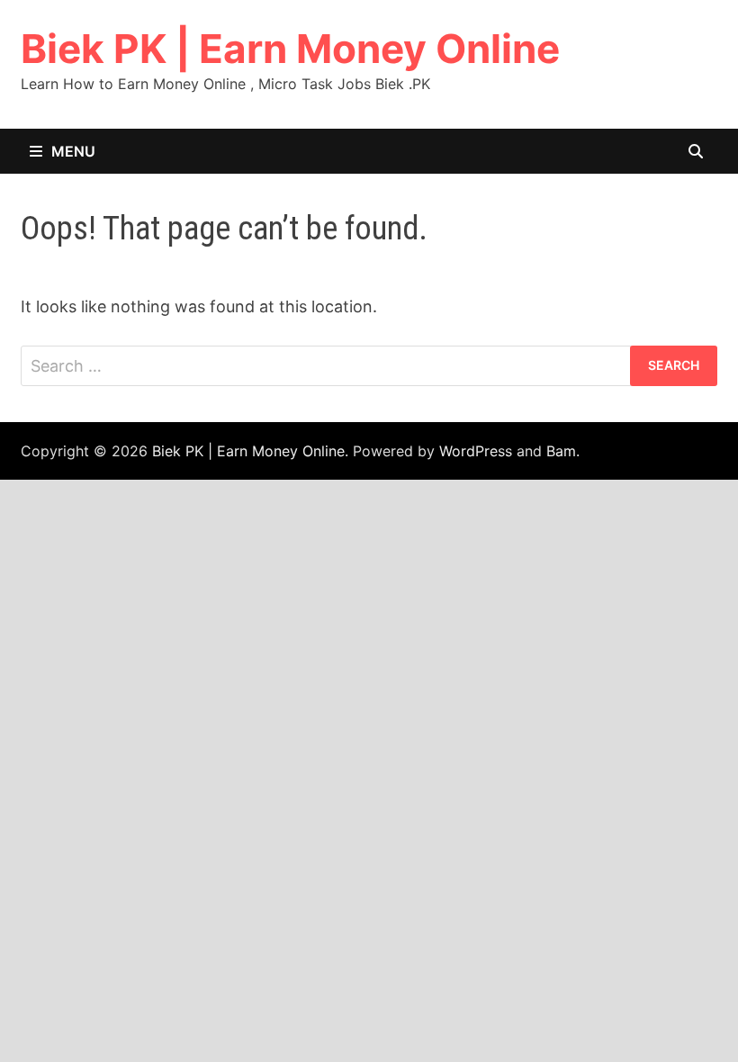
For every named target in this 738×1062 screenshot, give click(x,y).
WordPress (475, 451)
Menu (73, 151)
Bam (561, 451)
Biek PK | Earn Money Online (290, 48)
